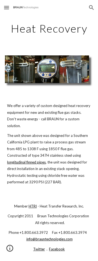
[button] (6, 7)
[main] (49, 28)
